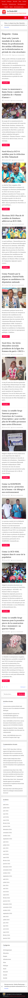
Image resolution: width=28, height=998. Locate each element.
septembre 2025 (7, 838)
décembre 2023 (7, 904)
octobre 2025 (6, 835)
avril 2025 (6, 854)
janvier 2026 (6, 826)
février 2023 (6, 935)
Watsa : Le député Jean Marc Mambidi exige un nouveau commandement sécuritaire (15, 24)
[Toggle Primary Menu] (25, 17)
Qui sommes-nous (18, 7)
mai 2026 (5, 814)
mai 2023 (5, 926)
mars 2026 (6, 820)
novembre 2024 (7, 870)
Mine (20, 1)
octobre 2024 (6, 873)
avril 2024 (6, 891)
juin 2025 (5, 848)
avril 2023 (6, 929)
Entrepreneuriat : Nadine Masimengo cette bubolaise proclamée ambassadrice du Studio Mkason (15, 985)
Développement (22, 4)
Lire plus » (6, 83)
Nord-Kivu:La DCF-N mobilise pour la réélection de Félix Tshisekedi (13, 154)
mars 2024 (6, 895)
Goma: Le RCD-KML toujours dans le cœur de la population (13, 554)
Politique (9, 1)
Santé (11, 7)
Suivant (23, 687)
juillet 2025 (6, 845)
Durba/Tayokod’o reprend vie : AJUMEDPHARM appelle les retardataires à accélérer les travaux (13, 715)
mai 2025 (5, 851)
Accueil (3, 1)
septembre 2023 (7, 913)
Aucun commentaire (19, 55)
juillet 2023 (6, 919)
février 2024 (6, 898)
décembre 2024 (7, 866)
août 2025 (5, 842)
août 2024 (5, 879)
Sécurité (15, 1)
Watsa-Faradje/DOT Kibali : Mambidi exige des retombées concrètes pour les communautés (13, 730)
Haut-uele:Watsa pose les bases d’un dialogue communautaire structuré (13, 791)
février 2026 (6, 823)
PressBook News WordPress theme (17, 996)
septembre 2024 (7, 876)
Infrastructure (12, 4)
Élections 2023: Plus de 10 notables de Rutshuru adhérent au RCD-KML (13, 218)
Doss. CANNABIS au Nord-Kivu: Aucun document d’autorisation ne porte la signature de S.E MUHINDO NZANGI (13, 723)
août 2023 (5, 916)
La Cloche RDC (12, 11)
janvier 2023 (6, 938)
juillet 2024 (6, 882)
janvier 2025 (6, 863)
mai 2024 (5, 888)
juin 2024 (5, 885)
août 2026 (5, 804)
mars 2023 (6, 932)
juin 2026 (5, 810)
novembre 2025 (7, 832)
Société (24, 1)
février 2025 (6, 860)
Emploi (6, 7)
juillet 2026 (6, 807)
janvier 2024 (6, 901)
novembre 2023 (7, 907)
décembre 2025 (7, 829)
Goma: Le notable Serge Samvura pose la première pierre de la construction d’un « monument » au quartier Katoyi (13, 623)
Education (4, 4)
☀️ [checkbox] (4, 994)
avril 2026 (6, 817)
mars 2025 (6, 857)
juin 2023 (5, 922)
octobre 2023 (6, 910)
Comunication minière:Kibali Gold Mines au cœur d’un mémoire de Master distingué (14, 708)
